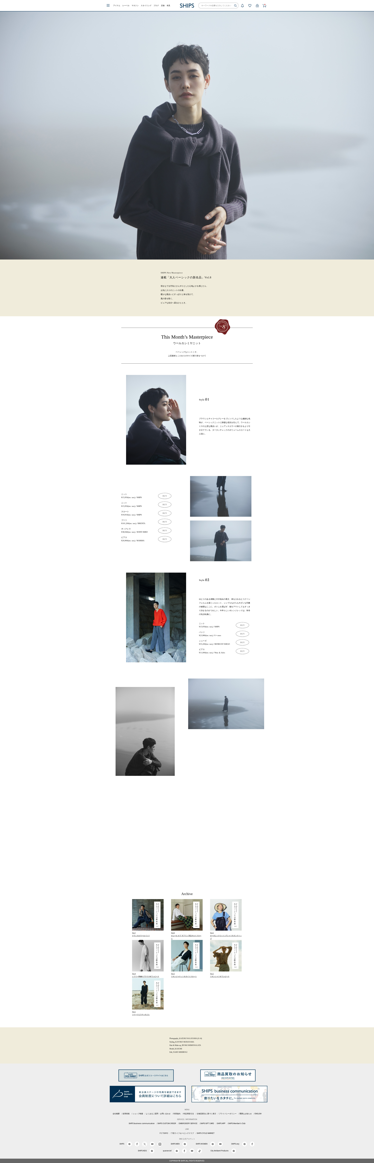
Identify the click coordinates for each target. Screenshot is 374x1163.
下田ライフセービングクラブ (182, 1133)
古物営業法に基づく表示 (206, 1114)
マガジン (135, 6)
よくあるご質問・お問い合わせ (158, 1114)
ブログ (156, 6)
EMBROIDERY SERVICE (188, 1123)
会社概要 (116, 1114)
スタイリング (146, 6)
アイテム (116, 6)
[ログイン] (257, 5)
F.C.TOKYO (164, 1133)
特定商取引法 (188, 1114)
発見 (168, 6)
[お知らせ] (242, 5)
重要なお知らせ (245, 1114)
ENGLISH (258, 1114)
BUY (165, 496)
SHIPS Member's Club (236, 1123)
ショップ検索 (138, 1114)
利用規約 (176, 1114)
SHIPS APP (221, 1123)
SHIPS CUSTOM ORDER (166, 1123)
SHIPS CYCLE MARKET (205, 1133)
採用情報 (126, 1114)
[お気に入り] (250, 5)
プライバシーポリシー (228, 1114)
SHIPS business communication (142, 1123)
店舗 (163, 6)
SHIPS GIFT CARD (207, 1123)
